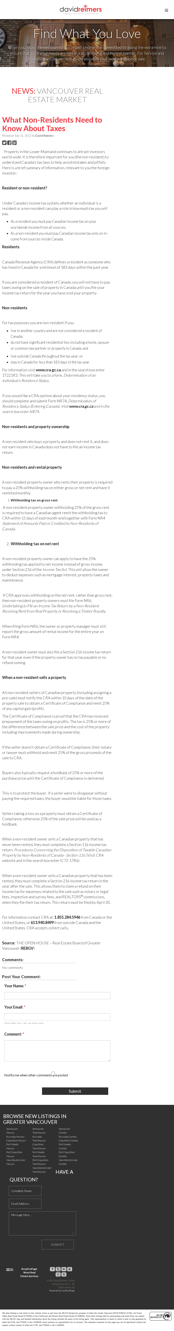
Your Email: (14, 1007)
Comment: (13, 1034)
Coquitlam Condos (68, 1140)
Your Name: (14, 985)
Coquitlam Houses (16, 1140)
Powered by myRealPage (62, 1290)
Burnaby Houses (15, 1136)
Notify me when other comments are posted (36, 1075)
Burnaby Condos (68, 1136)
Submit (75, 1091)
